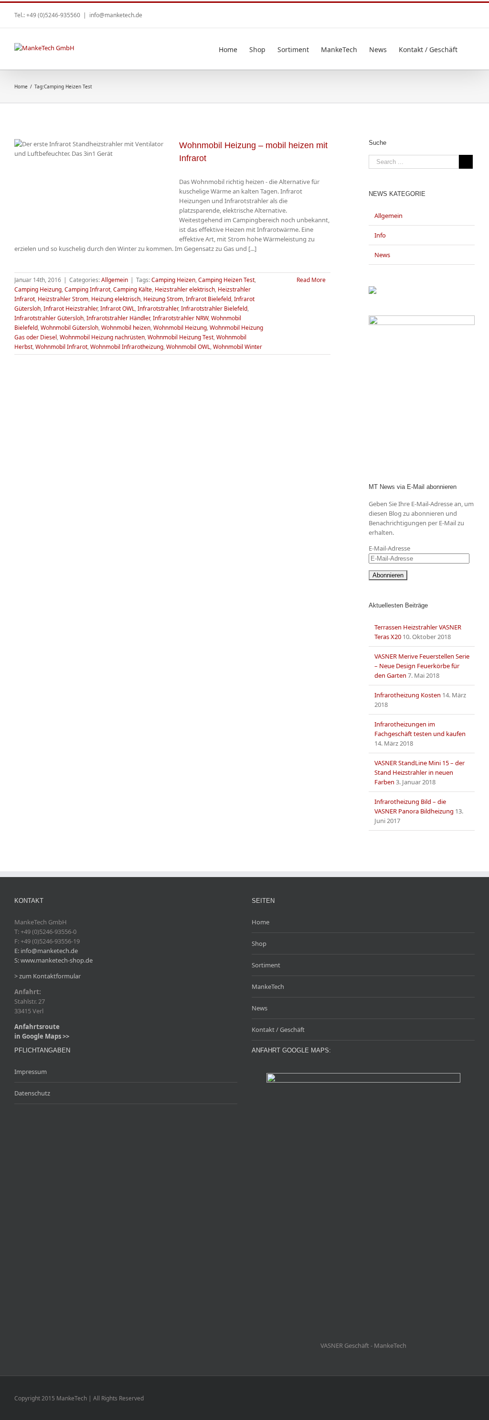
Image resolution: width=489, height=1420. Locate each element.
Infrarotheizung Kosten (407, 695)
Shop (259, 943)
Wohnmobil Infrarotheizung (126, 347)
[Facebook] (456, 12)
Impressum (30, 1071)
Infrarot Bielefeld (208, 299)
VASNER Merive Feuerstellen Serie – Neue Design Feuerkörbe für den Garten (421, 666)
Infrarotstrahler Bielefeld (214, 308)
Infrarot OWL (117, 308)
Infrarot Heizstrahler (70, 308)
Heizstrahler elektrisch (185, 289)
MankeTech (268, 986)
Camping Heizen (173, 280)
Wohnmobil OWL (188, 347)
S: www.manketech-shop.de (53, 960)
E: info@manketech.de (46, 950)
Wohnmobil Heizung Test (180, 337)
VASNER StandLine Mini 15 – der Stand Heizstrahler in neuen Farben (419, 772)
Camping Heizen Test (226, 280)
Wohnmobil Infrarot (61, 347)
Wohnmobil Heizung (180, 328)
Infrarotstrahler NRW (180, 318)
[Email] (472, 12)
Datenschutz (32, 1093)
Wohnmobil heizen (125, 328)
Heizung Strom (163, 299)
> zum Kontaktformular (47, 976)
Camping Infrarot (87, 289)
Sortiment (266, 965)
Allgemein (114, 280)
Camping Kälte (132, 289)
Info (380, 235)
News (382, 254)
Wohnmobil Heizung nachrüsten (102, 337)
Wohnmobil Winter (237, 347)
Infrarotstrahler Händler (118, 318)
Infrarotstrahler (158, 308)
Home (260, 922)
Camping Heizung (38, 289)
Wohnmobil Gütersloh (69, 328)
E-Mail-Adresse (389, 548)
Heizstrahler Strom (63, 299)
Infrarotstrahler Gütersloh (49, 318)
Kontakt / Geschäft (278, 1029)
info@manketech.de (115, 15)
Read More (311, 280)
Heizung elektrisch (115, 299)
